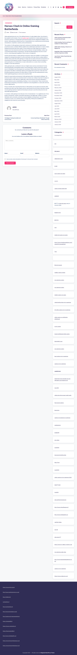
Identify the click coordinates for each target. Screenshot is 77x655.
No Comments (23, 32)
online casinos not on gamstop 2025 (63, 477)
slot (55, 143)
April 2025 (57, 114)
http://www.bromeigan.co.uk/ (10, 611)
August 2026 (58, 77)
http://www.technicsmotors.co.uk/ (11, 592)
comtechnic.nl (6, 602)
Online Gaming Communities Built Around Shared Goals (63, 38)
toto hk (56, 529)
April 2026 (57, 82)
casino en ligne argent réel (61, 188)
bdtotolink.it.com (58, 341)
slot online (57, 440)
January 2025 (58, 122)
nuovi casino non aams (60, 173)
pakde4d (57, 196)
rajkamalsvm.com (59, 158)
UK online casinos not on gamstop (62, 310)
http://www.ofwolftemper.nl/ (61, 507)
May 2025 (57, 111)
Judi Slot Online (58, 522)
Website (37, 153)
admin (15, 107)
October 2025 (58, 98)
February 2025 (58, 119)
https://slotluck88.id (7, 621)
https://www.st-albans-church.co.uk (63, 544)
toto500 (57, 492)
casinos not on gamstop (60, 363)
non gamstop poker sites (60, 552)
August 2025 (58, 103)
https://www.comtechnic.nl (9, 626)
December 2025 (58, 93)
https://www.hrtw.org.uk (9, 587)
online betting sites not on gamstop (63, 302)
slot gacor (57, 151)
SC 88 (56, 166)
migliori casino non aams (60, 295)
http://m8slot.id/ (7, 597)
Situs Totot (57, 462)
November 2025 (58, 95)
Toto (56, 251)
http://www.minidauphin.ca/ (61, 514)
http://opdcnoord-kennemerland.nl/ (11, 616)
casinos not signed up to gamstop (62, 417)
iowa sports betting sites (60, 455)
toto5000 (57, 447)
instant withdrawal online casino (62, 334)
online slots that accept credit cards (63, 395)
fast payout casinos (59, 402)
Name (6, 153)
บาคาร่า (56, 181)
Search (57, 23)
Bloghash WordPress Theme (47, 652)
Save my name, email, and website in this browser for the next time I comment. (22, 159)
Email (22, 153)
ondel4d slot (58, 371)
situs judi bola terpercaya (60, 499)
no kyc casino (58, 326)
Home (4, 15)
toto (56, 227)
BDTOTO (57, 220)
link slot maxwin (58, 265)
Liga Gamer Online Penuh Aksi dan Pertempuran (63, 57)
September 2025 (58, 100)
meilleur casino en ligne (60, 272)
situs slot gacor (62, 203)
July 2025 (57, 106)
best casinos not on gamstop (61, 356)
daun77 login (57, 485)
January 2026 (58, 90)
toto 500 (57, 388)
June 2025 (57, 108)
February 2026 (58, 87)
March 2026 (57, 85)
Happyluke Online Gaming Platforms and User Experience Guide (63, 52)
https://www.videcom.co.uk (61, 576)
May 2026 (57, 79)
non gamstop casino (59, 280)
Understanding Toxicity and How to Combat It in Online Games (63, 43)
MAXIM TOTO (58, 212)
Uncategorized (58, 135)
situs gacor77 (58, 537)
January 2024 (58, 124)
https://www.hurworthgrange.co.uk (11, 640)
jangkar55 (57, 432)
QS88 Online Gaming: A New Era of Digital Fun (63, 47)
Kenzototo (57, 410)
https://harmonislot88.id (8, 631)
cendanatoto (58, 425)
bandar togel (25, 38)
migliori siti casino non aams (61, 235)
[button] (70, 7)
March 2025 (57, 116)
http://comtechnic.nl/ (8, 606)
